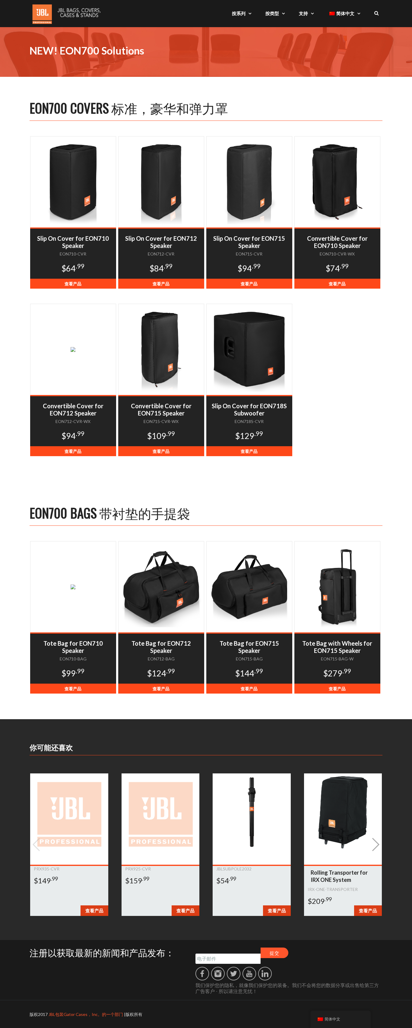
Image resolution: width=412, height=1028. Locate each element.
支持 (303, 13)
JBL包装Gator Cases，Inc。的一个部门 (86, 1014)
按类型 (272, 13)
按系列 (239, 13)
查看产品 (73, 283)
